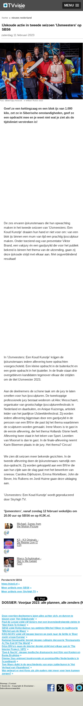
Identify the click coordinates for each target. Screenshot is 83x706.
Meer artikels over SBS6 (15, 587)
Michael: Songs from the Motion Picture (29, 525)
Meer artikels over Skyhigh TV (18, 591)
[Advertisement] (41, 174)
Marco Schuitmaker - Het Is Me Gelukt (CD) (29, 561)
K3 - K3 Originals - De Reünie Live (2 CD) (27, 542)
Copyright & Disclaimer (23, 686)
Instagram (70, 687)
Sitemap (3, 684)
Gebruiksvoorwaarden (10, 688)
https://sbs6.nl (9, 583)
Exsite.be (6, 686)
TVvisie (79, 687)
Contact (12, 684)
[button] (71, 5)
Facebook (51, 687)
